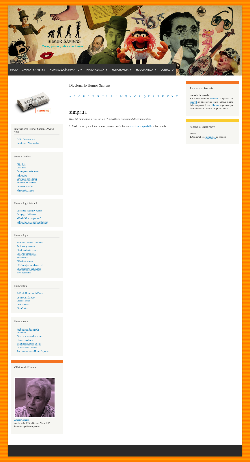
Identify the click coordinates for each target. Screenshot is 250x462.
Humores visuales (25, 186)
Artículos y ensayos (26, 246)
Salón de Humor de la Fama (30, 293)
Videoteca (21, 332)
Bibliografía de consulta (28, 328)
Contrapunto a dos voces (28, 171)
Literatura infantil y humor (29, 210)
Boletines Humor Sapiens (29, 343)
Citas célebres (23, 300)
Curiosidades (23, 304)
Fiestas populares (25, 340)
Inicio (14, 69)
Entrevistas (22, 174)
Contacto (167, 69)
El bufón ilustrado (25, 261)
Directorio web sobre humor (30, 336)
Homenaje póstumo (26, 297)
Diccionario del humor (27, 250)
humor (216, 105)
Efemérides (22, 308)
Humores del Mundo (26, 182)
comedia (214, 98)
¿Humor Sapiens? (33, 69)
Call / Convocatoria (26, 139)
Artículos (21, 163)
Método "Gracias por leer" (29, 218)
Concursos (21, 167)
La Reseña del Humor (27, 347)
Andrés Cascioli (21, 419)
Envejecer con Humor (27, 178)
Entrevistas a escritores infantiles (32, 221)
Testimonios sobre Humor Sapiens (32, 351)
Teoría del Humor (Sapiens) (29, 242)
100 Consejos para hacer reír (30, 265)
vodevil (193, 101)
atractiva (134, 126)
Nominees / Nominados (28, 143)
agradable (147, 126)
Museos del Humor (25, 190)
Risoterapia (22, 257)
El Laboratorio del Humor (29, 268)
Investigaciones (24, 272)
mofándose (211, 136)
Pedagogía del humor (26, 214)
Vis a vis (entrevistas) (27, 253)
